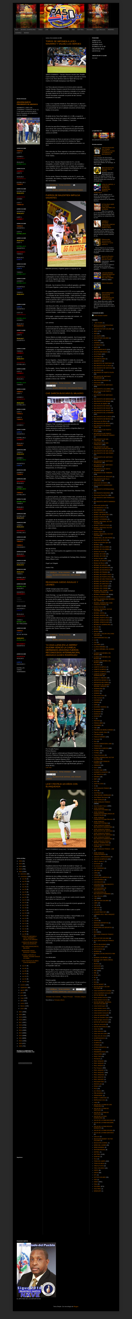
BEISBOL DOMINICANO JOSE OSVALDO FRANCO (103, 603)
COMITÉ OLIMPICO (100, 669)
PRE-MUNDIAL (98, 1093)
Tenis (95, 1159)
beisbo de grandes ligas (101, 542)
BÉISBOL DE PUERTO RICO (102, 577)
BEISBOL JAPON (99, 613)
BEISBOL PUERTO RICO (101, 617)
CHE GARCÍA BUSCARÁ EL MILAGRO (64, 393)
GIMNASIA (97, 765)
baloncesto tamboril (100, 505)
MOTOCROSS (98, 949)
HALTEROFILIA (98, 774)
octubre (23, 985)
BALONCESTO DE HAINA (102, 406)
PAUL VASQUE (98, 1065)
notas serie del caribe (100, 1033)
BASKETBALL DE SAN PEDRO (103, 538)
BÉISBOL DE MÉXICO (100, 565)
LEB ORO (97, 870)
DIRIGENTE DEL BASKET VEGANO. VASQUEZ (102, 685)
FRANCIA (97, 746)
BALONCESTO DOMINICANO (60, 29)
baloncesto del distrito (100, 483)
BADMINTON (98, 361)
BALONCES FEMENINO (101, 380)
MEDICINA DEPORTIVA (101, 923)
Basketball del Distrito (100, 540)
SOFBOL (96, 1152)
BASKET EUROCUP (100, 517)
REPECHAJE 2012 (99, 1100)
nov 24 (24, 892)
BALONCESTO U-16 (100, 507)
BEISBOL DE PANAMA (101, 572)
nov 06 (24, 968)
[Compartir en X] (51, 188)
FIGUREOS (97, 734)
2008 (20, 1046)
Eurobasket (97, 709)
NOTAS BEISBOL (99, 995)
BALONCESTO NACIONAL (102, 493)
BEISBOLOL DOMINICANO (102, 624)
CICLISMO (97, 644)
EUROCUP (97, 714)
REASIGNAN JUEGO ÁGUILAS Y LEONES (29, 951)
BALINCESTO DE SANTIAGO (103, 363)
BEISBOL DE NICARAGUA (102, 567)
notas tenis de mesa (100, 1036)
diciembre (23, 874)
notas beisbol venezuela (101, 1013)
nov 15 (24, 915)
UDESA (96, 1172)
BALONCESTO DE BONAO (102, 401)
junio (22, 995)
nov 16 (24, 913)
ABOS (96, 331)
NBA (73, 29)
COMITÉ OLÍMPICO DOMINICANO (100, 674)
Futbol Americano (99, 755)
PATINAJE (97, 1059)
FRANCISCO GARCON (101, 748)
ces (95, 640)
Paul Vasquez (98, 1068)
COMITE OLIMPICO (100, 667)
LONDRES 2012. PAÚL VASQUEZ (104, 914)
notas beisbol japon (100, 1006)
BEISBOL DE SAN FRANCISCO (103, 579)
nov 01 (24, 981)
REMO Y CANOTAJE (100, 1097)
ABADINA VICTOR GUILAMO (103, 329)
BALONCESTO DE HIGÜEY (102, 410)
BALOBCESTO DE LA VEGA (102, 365)
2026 (20, 861)
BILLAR (96, 627)
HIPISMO (97, 776)
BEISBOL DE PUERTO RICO (102, 574)
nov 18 (24, 907)
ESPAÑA (96, 702)
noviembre (23, 876)
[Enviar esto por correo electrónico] (47, 188)
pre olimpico (97, 1091)
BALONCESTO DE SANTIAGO (61, 777)
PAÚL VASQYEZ (99, 1077)
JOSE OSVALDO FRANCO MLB (101, 822)
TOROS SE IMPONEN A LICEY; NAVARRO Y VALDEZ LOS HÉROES (63, 42)
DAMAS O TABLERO (100, 678)
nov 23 (24, 894)
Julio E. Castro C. (99, 861)
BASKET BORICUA (100, 512)
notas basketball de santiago (102, 990)
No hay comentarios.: (65, 185)
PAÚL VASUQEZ (99, 1079)
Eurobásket (97, 711)
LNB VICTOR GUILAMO (101, 900)
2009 (20, 1043)
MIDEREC (111, 29)
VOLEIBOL (90, 29)
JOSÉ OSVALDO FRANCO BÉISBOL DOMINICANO (102, 842)
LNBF (95, 903)
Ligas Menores (100, 29)
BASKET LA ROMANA (100, 519)
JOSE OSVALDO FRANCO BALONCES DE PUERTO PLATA (104, 813)
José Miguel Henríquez (101, 797)
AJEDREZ (18, 33)
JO (95, 786)
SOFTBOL (80, 29)
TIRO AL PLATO (99, 1166)
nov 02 (24, 979)
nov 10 (24, 929)
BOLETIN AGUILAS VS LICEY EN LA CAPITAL (108, 169)
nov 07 (24, 966)
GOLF (96, 767)
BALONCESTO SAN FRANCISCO (104, 497)
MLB (16, 29)
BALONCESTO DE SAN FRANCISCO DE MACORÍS (102, 447)
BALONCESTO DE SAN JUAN (103, 451)
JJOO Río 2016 (98, 783)
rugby (95, 1102)
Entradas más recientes (53, 996)
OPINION (97, 1045)
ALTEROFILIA (98, 345)
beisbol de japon (99, 558)
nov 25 (24, 889)
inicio (95, 781)
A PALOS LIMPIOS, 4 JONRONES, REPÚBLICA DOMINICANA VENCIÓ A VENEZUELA (104, 188)
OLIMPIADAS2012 (99, 1038)
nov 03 (24, 976)
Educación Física (99, 695)
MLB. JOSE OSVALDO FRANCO (104, 940)
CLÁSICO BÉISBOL (100, 647)
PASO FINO (97, 1056)
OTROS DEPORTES (100, 1047)
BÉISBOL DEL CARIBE (101, 588)
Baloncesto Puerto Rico (101, 495)
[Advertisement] (28, 66)
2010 (20, 1041)
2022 (20, 871)
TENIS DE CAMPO (99, 1161)
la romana (97, 866)
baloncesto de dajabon (101, 403)
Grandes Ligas (98, 770)
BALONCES (97, 370)
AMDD (96, 347)
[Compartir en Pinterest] (55, 188)
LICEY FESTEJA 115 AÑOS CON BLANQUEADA (30, 961)
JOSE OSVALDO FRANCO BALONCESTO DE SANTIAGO (103, 830)
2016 (20, 1025)
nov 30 (24, 879)
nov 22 (24, 897)
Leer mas (49, 767)
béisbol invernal (98, 607)
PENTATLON (98, 1084)
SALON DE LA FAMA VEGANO (103, 1130)
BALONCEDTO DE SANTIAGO (103, 368)
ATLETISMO (97, 354)
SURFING (97, 1156)
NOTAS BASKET (99, 984)
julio (21, 992)
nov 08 (24, 934)
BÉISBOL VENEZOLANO (101, 622)
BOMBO (96, 629)
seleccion (97, 1136)
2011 (20, 1038)
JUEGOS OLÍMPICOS (100, 859)
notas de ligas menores (101, 1019)
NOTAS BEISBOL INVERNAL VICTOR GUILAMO (102, 1002)
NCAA (96, 975)
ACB (95, 333)
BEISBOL (97, 544)
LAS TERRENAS (99, 868)
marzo (22, 1003)
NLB (95, 982)
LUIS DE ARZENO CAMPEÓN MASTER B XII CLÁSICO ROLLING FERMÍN (108, 275)
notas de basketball (100, 1015)
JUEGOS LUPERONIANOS (102, 856)
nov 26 (24, 886)
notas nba (97, 1029)
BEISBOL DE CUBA (100, 554)
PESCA (96, 1086)
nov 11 (24, 926)
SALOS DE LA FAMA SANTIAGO (104, 1132)
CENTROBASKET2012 (101, 637)
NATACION (97, 966)
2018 (20, 1019)
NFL (95, 980)
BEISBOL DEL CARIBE (101, 586)
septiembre (24, 987)
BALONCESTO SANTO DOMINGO (104, 501)
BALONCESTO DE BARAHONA (103, 399)
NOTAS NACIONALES (100, 1026)
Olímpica (96, 1040)
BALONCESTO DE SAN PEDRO (103, 453)
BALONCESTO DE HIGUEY (102, 408)
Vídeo (95, 1184)
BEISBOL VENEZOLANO (101, 620)
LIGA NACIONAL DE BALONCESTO (100, 889)
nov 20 (24, 902)
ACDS (96, 340)
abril (21, 1000)
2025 (20, 863)
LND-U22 (97, 909)
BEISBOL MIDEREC (100, 615)
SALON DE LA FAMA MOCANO (103, 1120)
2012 (20, 1035)
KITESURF (97, 863)
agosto (22, 990)
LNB (46, 29)
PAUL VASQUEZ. (99, 1072)
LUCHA (96, 920)
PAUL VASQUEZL (99, 1075)
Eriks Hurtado (98, 698)
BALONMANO (98, 510)
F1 (94, 718)
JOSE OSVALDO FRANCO (75, 190)
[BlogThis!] (49, 188)
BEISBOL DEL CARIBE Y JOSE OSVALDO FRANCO (103, 591)
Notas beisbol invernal (100, 997)
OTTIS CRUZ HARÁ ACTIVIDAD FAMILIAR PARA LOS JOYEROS (108, 207)
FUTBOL (96, 750)
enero (22, 1008)
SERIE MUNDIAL (99, 1147)
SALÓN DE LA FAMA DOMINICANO (100, 1117)
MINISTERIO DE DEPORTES (103, 927)
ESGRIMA (97, 700)
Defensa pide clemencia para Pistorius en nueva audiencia (107, 242)
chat (95, 642)
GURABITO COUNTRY (101, 772)
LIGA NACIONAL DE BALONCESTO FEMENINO (102, 892)
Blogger (76, 1306)
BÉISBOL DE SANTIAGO (101, 583)
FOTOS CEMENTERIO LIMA (103, 743)
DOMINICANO (98, 688)
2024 (20, 866)
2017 (20, 1022)
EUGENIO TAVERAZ (100, 707)
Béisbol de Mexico (99, 563)
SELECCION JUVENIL (100, 1143)
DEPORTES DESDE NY (101, 680)
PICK (95, 1088)
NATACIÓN (97, 968)
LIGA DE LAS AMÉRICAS (101, 877)
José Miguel (97, 793)
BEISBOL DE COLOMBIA (101, 547)
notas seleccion (98, 1031)
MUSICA (96, 963)
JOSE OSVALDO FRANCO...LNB (104, 849)
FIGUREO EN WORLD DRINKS (103, 730)
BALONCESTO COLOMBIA (102, 389)
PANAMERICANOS (99, 1052)
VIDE (95, 1179)
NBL (95, 973)
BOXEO (26, 33)
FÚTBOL (96, 753)
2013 (20, 1033)
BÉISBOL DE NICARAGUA (102, 570)
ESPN (95, 704)
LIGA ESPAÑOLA (99, 879)
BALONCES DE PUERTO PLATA (104, 372)
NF (95, 977)
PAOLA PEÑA (98, 1054)
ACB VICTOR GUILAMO (101, 338)
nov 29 (24, 881)
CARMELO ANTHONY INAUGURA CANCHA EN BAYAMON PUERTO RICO (108, 224)
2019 (20, 1017)
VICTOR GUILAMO (100, 1177)
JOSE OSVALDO (99, 799)
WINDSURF (97, 1191)
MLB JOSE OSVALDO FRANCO (103, 934)
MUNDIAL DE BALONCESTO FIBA (104, 953)
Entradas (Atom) (59, 1000)
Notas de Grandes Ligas (101, 1017)
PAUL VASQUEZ (99, 1061)
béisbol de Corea (99, 551)
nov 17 (24, 910)
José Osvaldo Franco (100, 806)
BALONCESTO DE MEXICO (102, 419)
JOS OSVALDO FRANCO (101, 788)
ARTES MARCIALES (100, 349)
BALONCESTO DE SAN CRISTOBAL (101, 440)
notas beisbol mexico (100, 1008)
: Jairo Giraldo (98, 322)
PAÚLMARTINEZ (99, 1081)
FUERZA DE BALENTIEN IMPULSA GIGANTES (29, 943)
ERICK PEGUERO (107, 283)
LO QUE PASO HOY (100, 912)
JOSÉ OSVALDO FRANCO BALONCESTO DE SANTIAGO (103, 834)
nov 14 (24, 918)
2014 (20, 1030)
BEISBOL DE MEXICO (100, 560)
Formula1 (97, 739)
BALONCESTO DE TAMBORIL (103, 472)
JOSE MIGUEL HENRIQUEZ (102, 795)
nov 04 (24, 973)
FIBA (95, 727)
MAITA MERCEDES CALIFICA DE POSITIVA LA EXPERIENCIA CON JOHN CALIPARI (108, 296)
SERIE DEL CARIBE (100, 1145)
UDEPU (96, 1170)
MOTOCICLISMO (99, 947)
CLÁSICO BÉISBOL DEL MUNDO (104, 649)
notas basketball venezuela (102, 993)
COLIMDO (97, 664)
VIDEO (40, 29)
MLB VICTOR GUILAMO (101, 938)
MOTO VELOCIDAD (100, 944)
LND (95, 905)
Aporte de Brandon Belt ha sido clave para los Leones (107, 257)
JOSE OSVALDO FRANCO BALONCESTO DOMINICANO (103, 826)
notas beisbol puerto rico (101, 1010)
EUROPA (96, 716)
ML (95, 930)
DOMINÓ (96, 693)
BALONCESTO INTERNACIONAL (104, 489)
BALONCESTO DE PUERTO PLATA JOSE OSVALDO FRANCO (104, 434)
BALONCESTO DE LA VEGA (102, 416)
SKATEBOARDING (99, 1149)
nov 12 (24, 923)
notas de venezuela (100, 1024)
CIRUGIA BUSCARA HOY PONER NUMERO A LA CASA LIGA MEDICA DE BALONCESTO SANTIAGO (104, 152)
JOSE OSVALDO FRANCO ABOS (101, 809)
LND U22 (96, 907)
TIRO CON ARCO (99, 1168)
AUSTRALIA (97, 356)
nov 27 (24, 884)
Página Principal (68, 996)
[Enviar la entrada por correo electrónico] (74, 185)
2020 (20, 1014)
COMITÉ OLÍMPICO (100, 671)
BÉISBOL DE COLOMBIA (101, 549)
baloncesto (97, 382)
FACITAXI (97, 720)
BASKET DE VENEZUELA (102, 514)
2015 (20, 1027)
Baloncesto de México (100, 421)
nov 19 (24, 905)
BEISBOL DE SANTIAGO (101, 581)
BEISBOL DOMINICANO (28, 29)
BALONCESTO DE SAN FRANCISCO (101, 443)
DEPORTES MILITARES (101, 682)
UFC (95, 1175)
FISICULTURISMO (99, 737)
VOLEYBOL (97, 1188)
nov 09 (24, 931)
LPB (95, 918)
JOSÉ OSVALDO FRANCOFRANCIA (99, 853)
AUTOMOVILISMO (99, 359)
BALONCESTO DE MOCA (102, 423)
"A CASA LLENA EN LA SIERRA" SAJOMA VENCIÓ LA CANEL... (31, 956)
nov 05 (24, 971)
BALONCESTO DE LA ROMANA (103, 412)
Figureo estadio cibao (100, 732)
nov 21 (24, 900)
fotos (95, 741)
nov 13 (24, 921)
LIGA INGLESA (98, 882)
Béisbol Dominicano (100, 597)
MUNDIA (96, 951)
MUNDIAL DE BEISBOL (101, 957)
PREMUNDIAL (98, 1095)
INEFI (95, 779)
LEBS (95, 873)
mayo (22, 998)
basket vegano (98, 531)
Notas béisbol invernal (100, 1000)
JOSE (95, 790)
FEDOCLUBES (98, 723)
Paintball (96, 1049)
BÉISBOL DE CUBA (100, 556)
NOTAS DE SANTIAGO (101, 1022)
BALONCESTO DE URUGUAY (103, 476)
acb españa (97, 336)
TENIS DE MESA (99, 1163)
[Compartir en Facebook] (53, 188)
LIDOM (96, 875)
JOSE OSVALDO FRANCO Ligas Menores (103, 818)
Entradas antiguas (80, 996)
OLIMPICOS (97, 1042)
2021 (20, 1012)
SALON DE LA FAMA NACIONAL (104, 1122)
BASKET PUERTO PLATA (101, 525)
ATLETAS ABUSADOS (100, 352)
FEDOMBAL (97, 725)
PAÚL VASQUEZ (99, 1063)
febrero (22, 1006)
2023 (20, 869)
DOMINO (96, 691)
